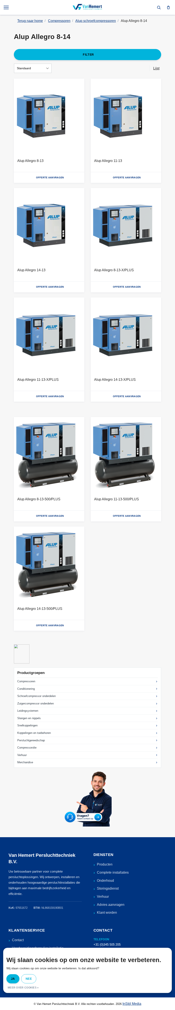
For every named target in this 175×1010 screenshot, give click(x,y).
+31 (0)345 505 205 (107, 944)
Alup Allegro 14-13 (31, 270)
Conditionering (26, 688)
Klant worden (107, 912)
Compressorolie (26, 747)
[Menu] (6, 7)
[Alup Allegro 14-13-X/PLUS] (126, 335)
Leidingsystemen (27, 710)
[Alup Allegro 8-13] (49, 117)
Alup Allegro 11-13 (108, 161)
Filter (88, 54)
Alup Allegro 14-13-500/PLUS (39, 608)
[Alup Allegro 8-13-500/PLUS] (49, 455)
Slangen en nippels (29, 718)
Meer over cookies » (23, 987)
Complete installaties (113, 872)
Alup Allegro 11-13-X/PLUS (38, 379)
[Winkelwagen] (168, 7)
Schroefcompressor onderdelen (36, 696)
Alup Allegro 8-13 (30, 161)
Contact (18, 940)
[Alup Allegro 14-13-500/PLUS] (49, 565)
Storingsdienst (108, 888)
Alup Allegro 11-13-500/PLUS (116, 499)
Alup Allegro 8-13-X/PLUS (114, 270)
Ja (13, 978)
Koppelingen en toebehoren (34, 732)
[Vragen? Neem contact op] (87, 799)
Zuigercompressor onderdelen (35, 703)
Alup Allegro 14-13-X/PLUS (115, 379)
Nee (29, 978)
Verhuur (22, 755)
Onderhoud (105, 880)
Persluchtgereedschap (31, 740)
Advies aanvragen (110, 904)
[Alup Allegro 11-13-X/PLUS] (49, 335)
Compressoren (26, 681)
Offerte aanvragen (50, 177)
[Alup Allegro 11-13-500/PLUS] (126, 455)
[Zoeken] (158, 7)
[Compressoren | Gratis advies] (87, 7)
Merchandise (25, 762)
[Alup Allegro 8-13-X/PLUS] (126, 226)
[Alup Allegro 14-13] (49, 226)
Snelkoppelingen (27, 725)
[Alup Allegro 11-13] (126, 117)
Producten (104, 864)
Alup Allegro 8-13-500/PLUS (38, 499)
